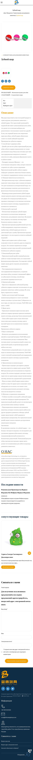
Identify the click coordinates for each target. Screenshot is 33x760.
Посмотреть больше (8, 567)
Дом (5, 13)
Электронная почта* (6, 642)
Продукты (9, 13)
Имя (2, 634)
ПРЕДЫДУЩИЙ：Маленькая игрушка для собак (14, 93)
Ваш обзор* (4, 609)
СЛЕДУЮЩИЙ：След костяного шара (12, 95)
